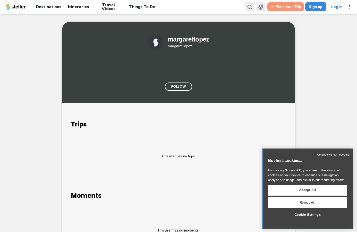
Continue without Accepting (333, 154)
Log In (336, 6)
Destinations (48, 6)
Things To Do (142, 6)
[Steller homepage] (16, 7)
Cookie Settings (308, 214)
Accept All (307, 190)
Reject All (308, 202)
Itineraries (78, 6)
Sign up (316, 6)
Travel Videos (109, 7)
